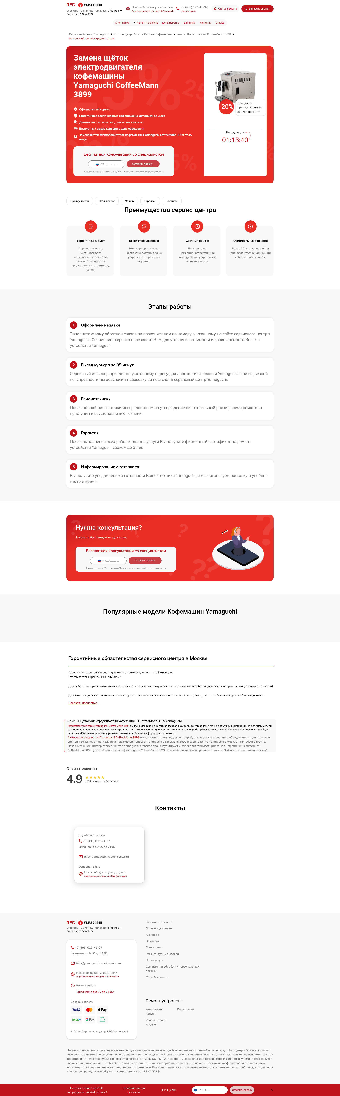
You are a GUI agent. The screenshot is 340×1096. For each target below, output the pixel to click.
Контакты (205, 22)
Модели (129, 201)
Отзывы (220, 22)
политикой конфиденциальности (149, 171)
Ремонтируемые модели (162, 954)
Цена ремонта (170, 22)
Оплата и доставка (159, 928)
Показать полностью (82, 703)
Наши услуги (155, 960)
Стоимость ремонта (159, 922)
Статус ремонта (227, 8)
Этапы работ (107, 201)
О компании (122, 22)
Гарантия (150, 201)
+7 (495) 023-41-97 (194, 7)
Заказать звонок (259, 8)
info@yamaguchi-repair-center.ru (106, 856)
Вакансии (190, 22)
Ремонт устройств (147, 22)
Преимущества (79, 201)
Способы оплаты (157, 977)
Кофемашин (185, 1009)
